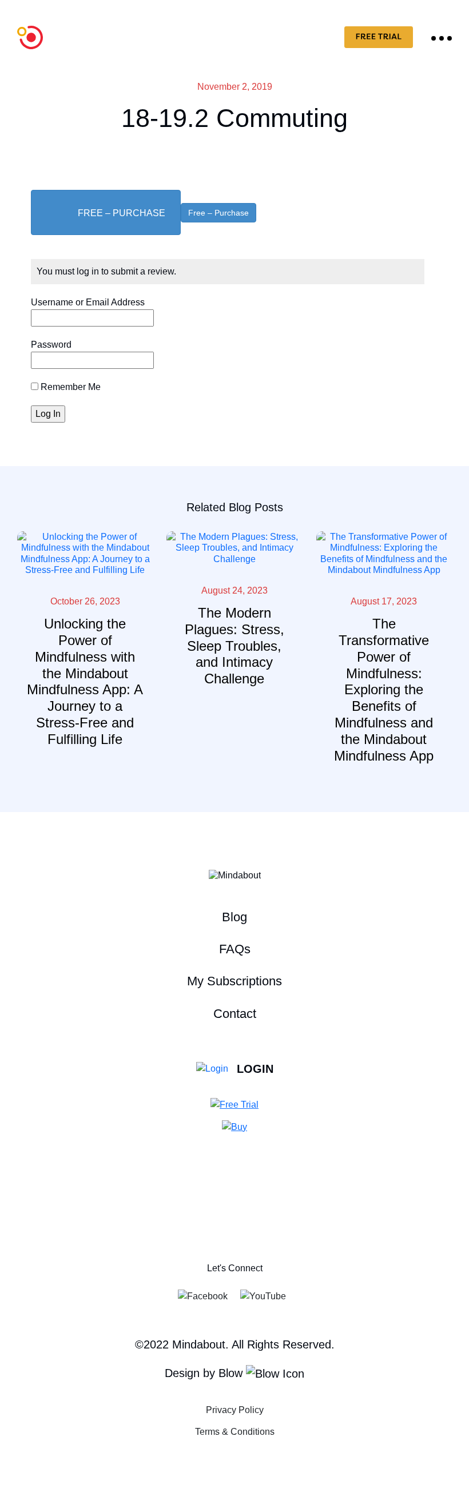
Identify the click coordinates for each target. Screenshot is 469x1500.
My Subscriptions (234, 981)
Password (51, 344)
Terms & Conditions (235, 1432)
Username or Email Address (88, 302)
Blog (234, 917)
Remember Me (69, 387)
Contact (234, 1013)
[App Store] (227, 1223)
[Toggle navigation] (441, 37)
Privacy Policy (235, 1410)
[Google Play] (241, 1223)
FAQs (235, 949)
